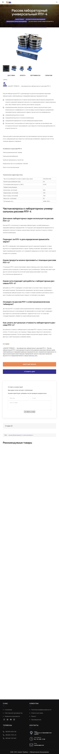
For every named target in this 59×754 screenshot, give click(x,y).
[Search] (56, 2)
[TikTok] (14, 719)
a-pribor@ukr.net (39, 745)
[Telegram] (7, 719)
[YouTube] (10, 719)
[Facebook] (4, 719)
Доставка (11, 75)
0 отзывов (6, 344)
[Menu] (3, 2)
